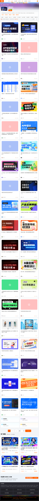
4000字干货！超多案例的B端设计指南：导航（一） (28, 193)
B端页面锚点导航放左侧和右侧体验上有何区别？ (10, 73)
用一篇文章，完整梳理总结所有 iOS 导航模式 (9, 232)
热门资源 (19, 17)
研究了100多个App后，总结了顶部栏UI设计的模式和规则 (29, 411)
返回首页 (36, 477)
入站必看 (6, 17)
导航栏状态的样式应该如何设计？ (7, 192)
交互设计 (6, 14)
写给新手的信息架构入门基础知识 (7, 350)
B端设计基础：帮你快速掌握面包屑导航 (27, 232)
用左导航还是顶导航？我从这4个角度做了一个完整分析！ (29, 371)
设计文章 (4, 4)
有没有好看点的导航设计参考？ (26, 311)
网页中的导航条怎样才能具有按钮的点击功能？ (29, 73)
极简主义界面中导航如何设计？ (26, 54)
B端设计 (10, 14)
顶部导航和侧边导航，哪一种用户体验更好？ (9, 410)
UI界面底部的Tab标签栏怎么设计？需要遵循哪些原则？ (10, 292)
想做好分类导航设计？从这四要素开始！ (27, 390)
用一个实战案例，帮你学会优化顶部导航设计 (28, 251)
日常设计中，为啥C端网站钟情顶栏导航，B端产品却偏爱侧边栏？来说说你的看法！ (10, 134)
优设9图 (32, 17)
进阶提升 (14, 17)
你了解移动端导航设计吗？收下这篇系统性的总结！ (10, 371)
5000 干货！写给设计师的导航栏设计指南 (28, 350)
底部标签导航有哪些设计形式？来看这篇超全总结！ (10, 391)
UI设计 (3, 14)
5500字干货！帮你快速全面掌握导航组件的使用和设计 (10, 213)
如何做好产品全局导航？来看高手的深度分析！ (29, 212)
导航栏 (14, 14)
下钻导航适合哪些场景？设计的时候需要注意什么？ (10, 114)
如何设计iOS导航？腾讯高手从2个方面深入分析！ (28, 292)
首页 (1, 4)
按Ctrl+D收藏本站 (29, 477)
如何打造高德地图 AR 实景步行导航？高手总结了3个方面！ (29, 331)
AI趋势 (2, 17)
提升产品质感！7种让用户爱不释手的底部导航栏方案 (10, 54)
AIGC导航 (23, 17)
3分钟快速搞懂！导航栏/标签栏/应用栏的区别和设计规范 (29, 35)
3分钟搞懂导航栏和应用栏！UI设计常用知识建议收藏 (10, 35)
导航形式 (17, 14)
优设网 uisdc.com (6, 477)
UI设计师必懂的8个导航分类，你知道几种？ (9, 271)
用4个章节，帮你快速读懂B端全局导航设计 (28, 271)
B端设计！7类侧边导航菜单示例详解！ (8, 93)
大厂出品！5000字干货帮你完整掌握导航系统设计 (10, 173)
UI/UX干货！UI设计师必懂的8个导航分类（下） (10, 251)
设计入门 (10, 17)
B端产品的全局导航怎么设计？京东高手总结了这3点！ (29, 153)
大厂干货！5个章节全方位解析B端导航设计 (28, 93)
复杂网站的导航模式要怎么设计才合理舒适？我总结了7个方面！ (10, 331)
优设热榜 (27, 17)
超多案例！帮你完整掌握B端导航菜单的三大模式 (29, 172)
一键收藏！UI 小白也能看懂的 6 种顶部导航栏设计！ (29, 134)
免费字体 (36, 17)
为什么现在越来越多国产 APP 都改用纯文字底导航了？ (10, 153)
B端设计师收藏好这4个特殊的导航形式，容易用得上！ (29, 114)
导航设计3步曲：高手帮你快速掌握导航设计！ (9, 311)
